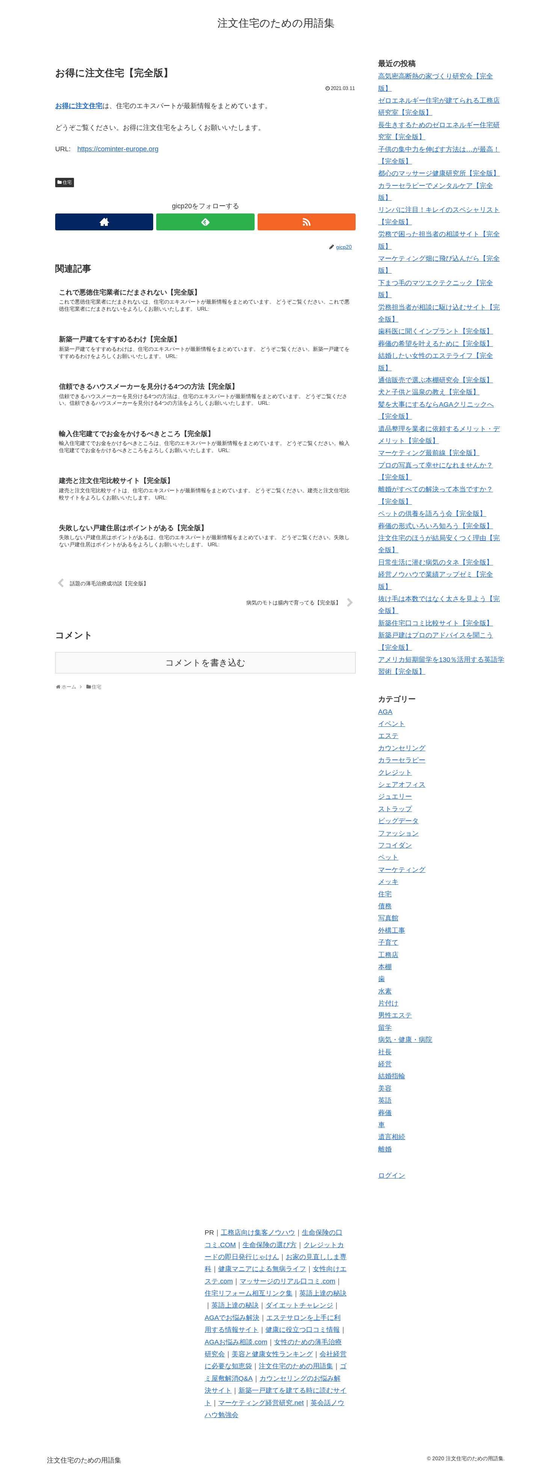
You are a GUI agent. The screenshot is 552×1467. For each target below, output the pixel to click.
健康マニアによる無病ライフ (262, 1269)
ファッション (398, 833)
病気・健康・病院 (405, 1039)
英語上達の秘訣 (323, 1293)
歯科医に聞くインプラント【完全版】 (435, 331)
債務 (385, 906)
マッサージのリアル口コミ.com (287, 1281)
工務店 (388, 955)
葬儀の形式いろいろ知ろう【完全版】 (435, 526)
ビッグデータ (398, 821)
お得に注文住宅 (79, 106)
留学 (385, 1027)
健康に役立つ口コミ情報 (302, 1329)
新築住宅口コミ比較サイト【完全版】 (435, 623)
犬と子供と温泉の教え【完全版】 (429, 392)
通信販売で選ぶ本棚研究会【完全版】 (435, 380)
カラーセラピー (401, 760)
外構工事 (391, 930)
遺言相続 (391, 1137)
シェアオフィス (401, 784)
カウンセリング (401, 748)
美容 (385, 1088)
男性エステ (395, 1015)
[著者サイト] (104, 221)
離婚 (385, 1149)
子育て (388, 942)
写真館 (388, 918)
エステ (388, 736)
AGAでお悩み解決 (232, 1317)
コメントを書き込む (205, 662)
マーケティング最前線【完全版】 (429, 453)
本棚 (385, 967)
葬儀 (385, 1113)
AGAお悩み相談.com (236, 1342)
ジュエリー (395, 796)
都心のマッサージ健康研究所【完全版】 (439, 173)
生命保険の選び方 (270, 1245)
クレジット (395, 772)
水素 (385, 991)
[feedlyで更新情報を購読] (205, 221)
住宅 (67, 182)
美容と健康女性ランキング (272, 1354)
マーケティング (401, 869)
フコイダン (395, 845)
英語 (385, 1100)
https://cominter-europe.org (117, 149)
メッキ (388, 881)
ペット (388, 857)
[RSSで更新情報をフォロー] (307, 221)
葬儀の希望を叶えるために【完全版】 (435, 343)
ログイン (391, 1175)
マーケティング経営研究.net (261, 1403)
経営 (385, 1064)
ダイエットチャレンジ (299, 1305)
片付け (388, 1003)
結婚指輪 (391, 1076)
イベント (391, 723)
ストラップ (395, 809)
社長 (385, 1052)
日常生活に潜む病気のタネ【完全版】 (435, 562)
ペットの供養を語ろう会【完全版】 (432, 513)
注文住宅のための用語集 (296, 1366)
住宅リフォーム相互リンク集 (249, 1293)
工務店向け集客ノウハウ (258, 1232)
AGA (385, 711)
